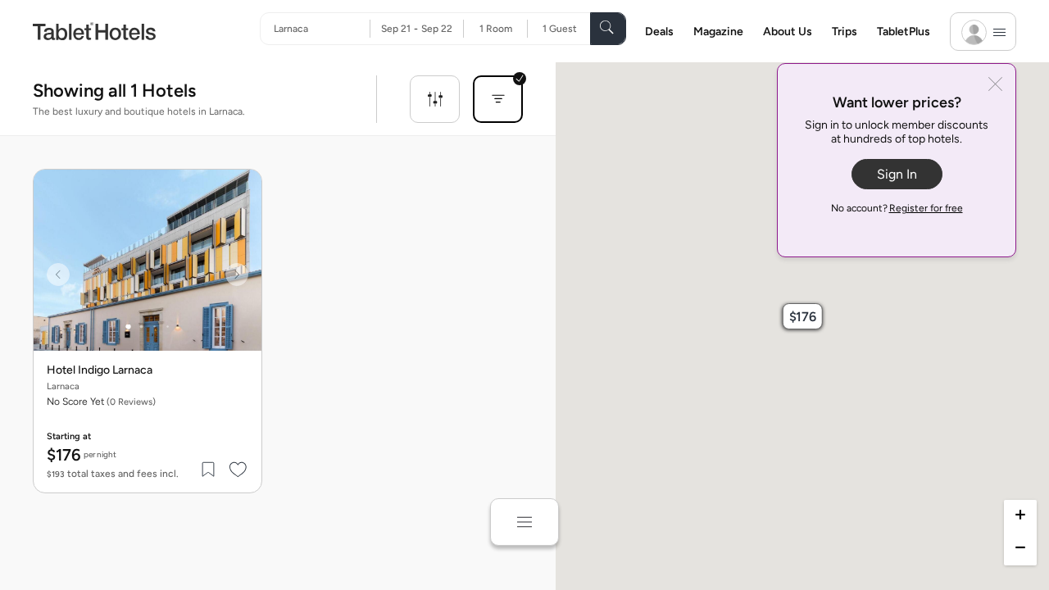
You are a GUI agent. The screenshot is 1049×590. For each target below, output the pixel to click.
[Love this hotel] (238, 469)
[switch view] (524, 522)
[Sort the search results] (498, 99)
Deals (659, 32)
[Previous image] (58, 274)
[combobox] (322, 28)
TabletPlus (903, 32)
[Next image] (236, 274)
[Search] (608, 28)
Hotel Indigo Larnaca (99, 370)
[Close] (995, 85)
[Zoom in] (1020, 516)
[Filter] (435, 99)
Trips (844, 32)
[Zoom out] (1020, 549)
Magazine (718, 32)
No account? (897, 208)
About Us (787, 32)
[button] (802, 316)
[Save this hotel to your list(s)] (209, 469)
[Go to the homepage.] (94, 30)
